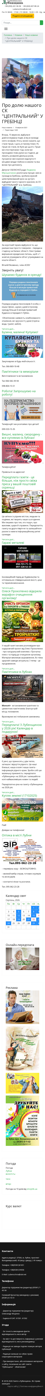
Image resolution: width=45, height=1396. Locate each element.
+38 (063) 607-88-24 (31, 6)
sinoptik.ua (32, 1189)
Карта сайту (13, 1386)
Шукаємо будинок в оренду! (21, 275)
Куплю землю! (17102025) (19, 796)
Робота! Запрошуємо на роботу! (19, 393)
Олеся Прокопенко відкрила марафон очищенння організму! (22, 594)
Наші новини (7, 127)
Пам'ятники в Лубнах (17, 672)
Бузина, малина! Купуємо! (20, 332)
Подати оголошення (22, 16)
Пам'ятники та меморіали (20, 372)
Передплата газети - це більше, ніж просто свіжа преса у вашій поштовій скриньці (19, 482)
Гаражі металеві (13, 543)
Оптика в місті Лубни (17, 835)
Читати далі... (8, 329)
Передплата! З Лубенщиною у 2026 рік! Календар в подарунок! (22, 728)
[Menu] (6, 29)
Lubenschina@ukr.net (22, 9)
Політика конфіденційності (31, 1386)
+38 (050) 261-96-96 (13, 6)
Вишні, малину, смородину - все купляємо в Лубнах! (22, 436)
